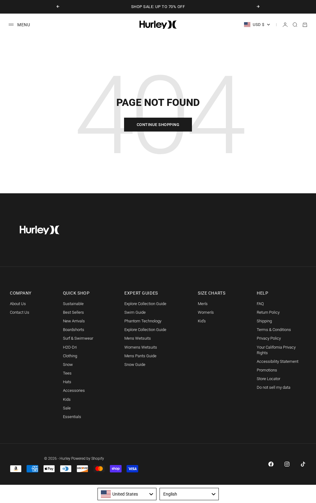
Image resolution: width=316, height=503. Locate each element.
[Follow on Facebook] (271, 464)
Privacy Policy (269, 338)
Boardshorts (73, 329)
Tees (67, 373)
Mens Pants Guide (140, 356)
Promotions (267, 370)
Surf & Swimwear (78, 338)
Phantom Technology (142, 321)
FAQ (260, 303)
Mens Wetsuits (137, 338)
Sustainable (73, 303)
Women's (206, 312)
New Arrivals (74, 321)
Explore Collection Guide (145, 303)
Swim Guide (135, 312)
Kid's (202, 321)
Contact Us (19, 312)
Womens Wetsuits (140, 347)
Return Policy (268, 312)
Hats (67, 381)
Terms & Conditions (274, 329)
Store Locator (268, 378)
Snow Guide (134, 364)
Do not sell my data (273, 387)
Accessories (74, 390)
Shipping (264, 321)
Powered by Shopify (87, 458)
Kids (67, 399)
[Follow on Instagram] (287, 464)
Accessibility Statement (277, 361)
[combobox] (127, 494)
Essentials (72, 416)
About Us (18, 303)
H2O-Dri (70, 347)
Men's (203, 303)
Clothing (70, 356)
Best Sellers (73, 312)
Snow (68, 364)
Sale (67, 408)
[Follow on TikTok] (303, 464)
